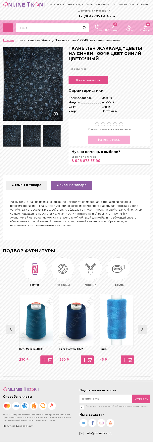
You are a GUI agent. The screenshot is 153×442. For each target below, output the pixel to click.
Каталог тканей (8, 27)
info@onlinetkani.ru (99, 433)
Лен (20, 40)
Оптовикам (120, 4)
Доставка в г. (92, 11)
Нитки (103, 349)
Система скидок (73, 4)
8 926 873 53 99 (86, 161)
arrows (113, 16)
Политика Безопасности (18, 426)
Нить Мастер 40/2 (31, 349)
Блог (132, 4)
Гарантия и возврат (98, 4)
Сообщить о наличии (88, 80)
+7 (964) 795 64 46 (94, 16)
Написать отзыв (109, 140)
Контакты (143, 4)
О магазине (53, 4)
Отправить (141, 399)
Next (142, 329)
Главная (8, 40)
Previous (10, 329)
